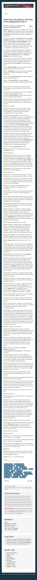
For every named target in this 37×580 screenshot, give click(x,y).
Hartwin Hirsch (17, 475)
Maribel (15, 467)
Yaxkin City (24, 469)
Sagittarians (19, 470)
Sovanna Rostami (8, 464)
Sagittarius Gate (11, 563)
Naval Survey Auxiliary (9, 465)
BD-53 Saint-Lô (18, 472)
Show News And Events (10, 525)
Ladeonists (6, 470)
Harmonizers (7, 477)
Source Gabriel (7, 474)
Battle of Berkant (28, 474)
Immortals (24, 475)
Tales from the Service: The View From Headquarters (17, 52)
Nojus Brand (17, 469)
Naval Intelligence (8, 467)
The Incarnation (10, 554)
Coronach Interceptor (18, 474)
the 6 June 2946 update (18, 513)
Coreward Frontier (11, 562)
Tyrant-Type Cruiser (8, 472)
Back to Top (32, 576)
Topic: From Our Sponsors (11, 530)
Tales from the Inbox (18, 464)
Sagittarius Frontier (11, 566)
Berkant (13, 470)
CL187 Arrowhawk (8, 469)
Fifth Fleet (9, 560)
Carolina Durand (8, 475)
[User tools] (31, 26)
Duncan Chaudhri (20, 465)
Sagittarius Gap (22, 467)
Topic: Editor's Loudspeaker (11, 528)
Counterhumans (27, 472)
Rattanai (31, 469)
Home (5, 522)
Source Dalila (15, 477)
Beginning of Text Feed (10, 523)
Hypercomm (22, 477)
